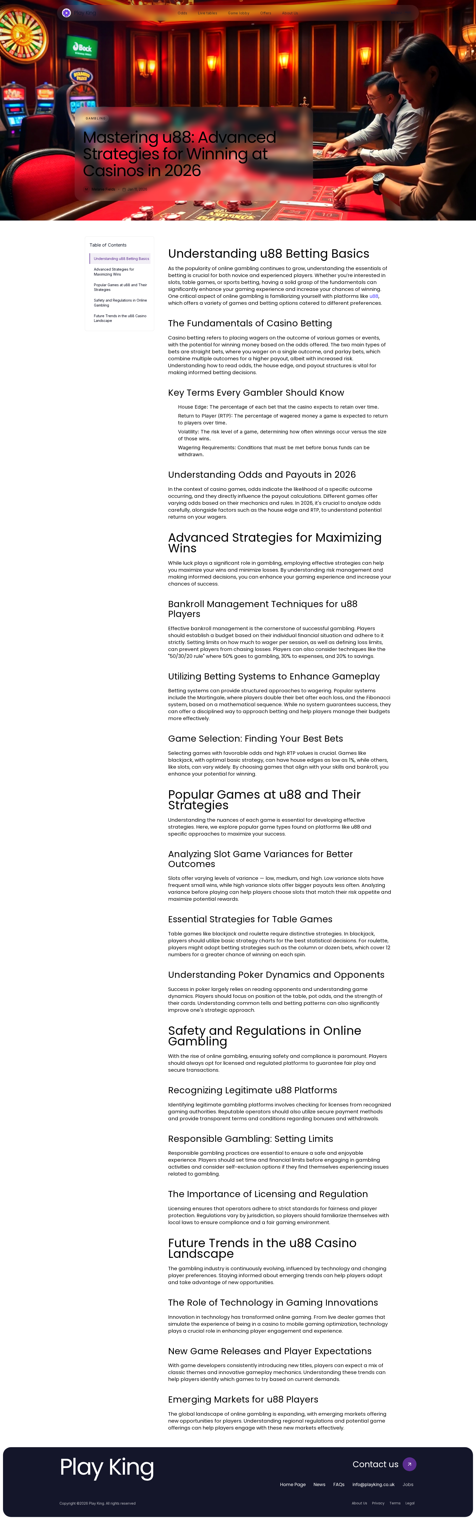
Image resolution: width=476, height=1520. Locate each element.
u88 (373, 296)
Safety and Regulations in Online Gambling (120, 302)
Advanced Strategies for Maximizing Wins (114, 271)
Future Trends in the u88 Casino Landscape (120, 318)
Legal (410, 1503)
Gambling (96, 118)
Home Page (293, 1484)
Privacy (378, 1503)
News (320, 1484)
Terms (395, 1503)
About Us (359, 1503)
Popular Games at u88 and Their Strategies (120, 287)
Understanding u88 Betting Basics (121, 258)
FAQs (339, 1484)
